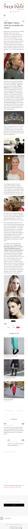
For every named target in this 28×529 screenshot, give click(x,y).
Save (18, 327)
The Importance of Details (9, 377)
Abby (5, 423)
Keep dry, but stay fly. (8, 399)
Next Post (20, 410)
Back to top (13, 527)
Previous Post (9, 410)
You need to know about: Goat (10, 355)
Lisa (9, 440)
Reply (23, 423)
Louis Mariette (15, 128)
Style (6, 20)
